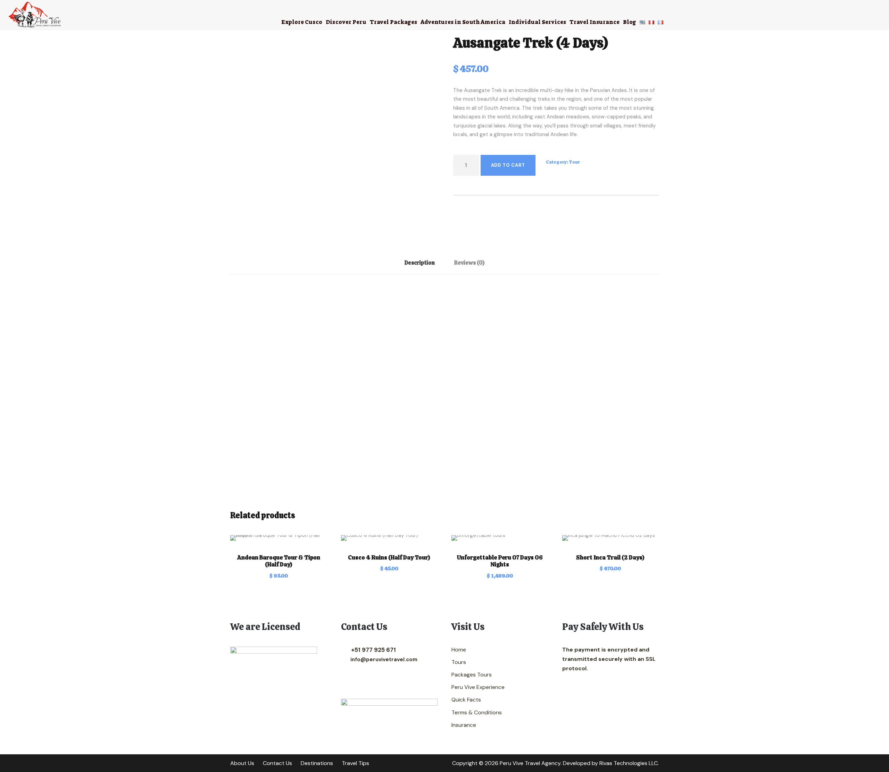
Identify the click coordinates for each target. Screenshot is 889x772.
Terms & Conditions (476, 712)
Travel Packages (393, 22)
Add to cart (508, 165)
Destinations (317, 763)
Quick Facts (466, 699)
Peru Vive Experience (478, 687)
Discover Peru (346, 22)
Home (458, 649)
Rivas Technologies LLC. (629, 763)
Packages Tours (471, 674)
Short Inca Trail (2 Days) (610, 557)
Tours (458, 662)
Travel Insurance (595, 22)
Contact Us (277, 763)
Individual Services (537, 22)
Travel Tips (355, 763)
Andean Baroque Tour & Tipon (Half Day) (278, 561)
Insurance (463, 725)
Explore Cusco (301, 22)
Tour (574, 162)
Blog (629, 22)
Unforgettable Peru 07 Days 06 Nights (500, 561)
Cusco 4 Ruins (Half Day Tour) (389, 557)
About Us (242, 763)
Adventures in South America (463, 22)
